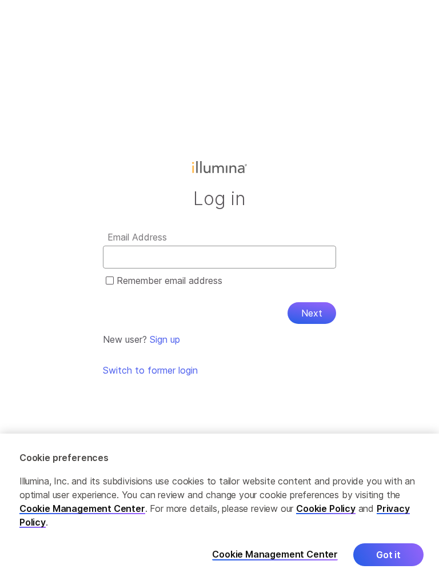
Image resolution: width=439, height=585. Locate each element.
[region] (219, 509)
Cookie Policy (326, 508)
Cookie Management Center (82, 508)
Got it (388, 554)
